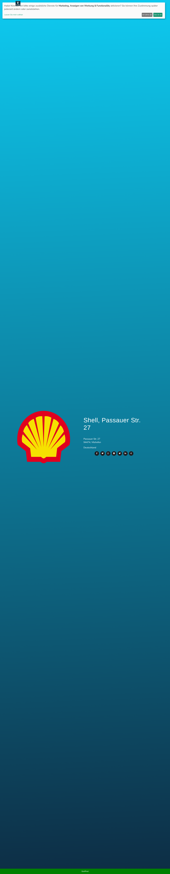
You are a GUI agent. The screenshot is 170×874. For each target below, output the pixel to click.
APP (78, 3)
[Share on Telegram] (114, 453)
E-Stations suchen (115, 3)
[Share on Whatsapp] (108, 453)
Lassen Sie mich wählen (13, 15)
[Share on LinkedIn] (125, 453)
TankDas (26, 3)
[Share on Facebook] (97, 453)
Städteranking (97, 3)
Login (128, 3)
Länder (85, 3)
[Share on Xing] (131, 453)
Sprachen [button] (147, 3)
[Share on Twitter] (102, 453)
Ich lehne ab (147, 15)
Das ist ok (158, 15)
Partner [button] (136, 3)
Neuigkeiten (69, 3)
